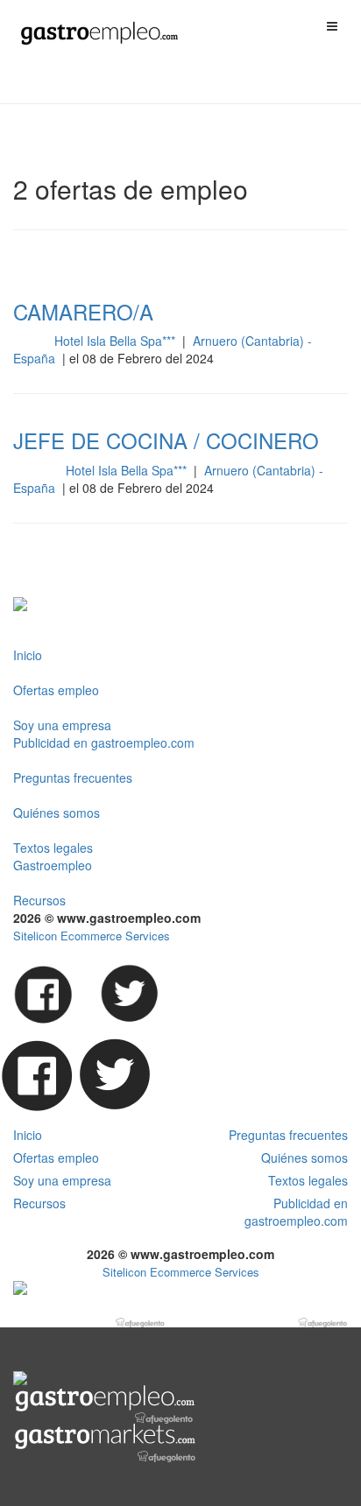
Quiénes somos (56, 812)
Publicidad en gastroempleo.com (104, 742)
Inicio (27, 655)
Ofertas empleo (56, 690)
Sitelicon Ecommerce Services (91, 935)
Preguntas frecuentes (72, 777)
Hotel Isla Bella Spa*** (116, 340)
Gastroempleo (52, 865)
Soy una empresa (62, 725)
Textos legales (53, 847)
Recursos (39, 900)
